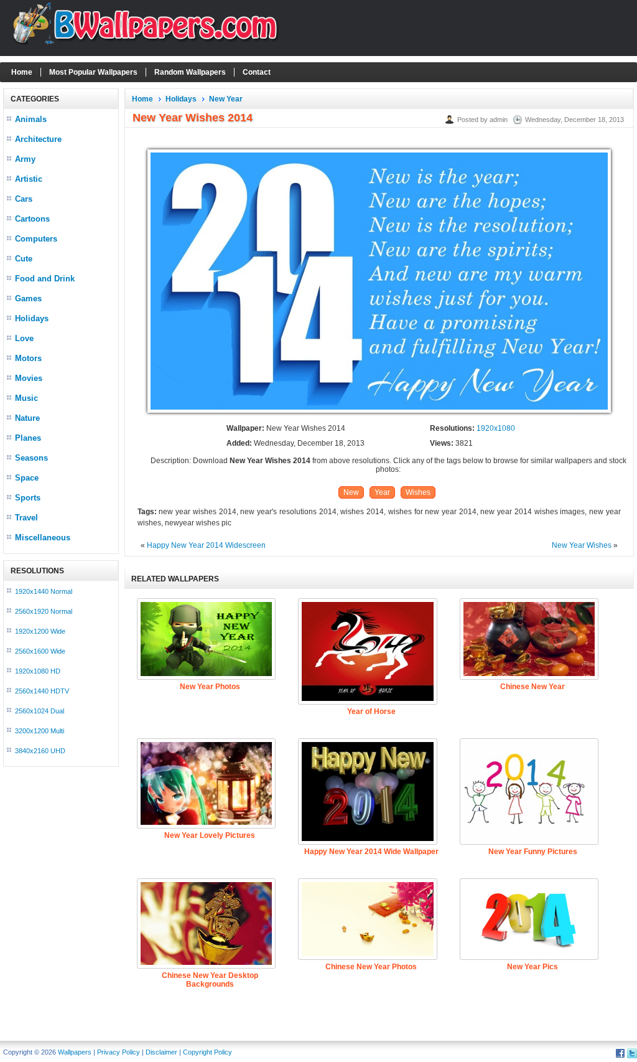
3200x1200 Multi (39, 731)
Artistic (28, 179)
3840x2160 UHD (40, 750)
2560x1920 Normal (43, 611)
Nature (27, 418)
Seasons (31, 458)
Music (26, 398)
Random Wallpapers (190, 72)
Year (382, 492)
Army (25, 159)
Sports (27, 497)
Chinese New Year (532, 686)
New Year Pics (532, 966)
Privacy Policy (118, 1052)
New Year (226, 99)
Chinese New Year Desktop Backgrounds (210, 980)
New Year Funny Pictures (532, 851)
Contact (257, 72)
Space (27, 477)
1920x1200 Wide (40, 631)
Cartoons (32, 218)
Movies (28, 378)
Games (28, 298)
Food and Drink (45, 278)
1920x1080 (496, 428)
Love (24, 338)
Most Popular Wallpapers (93, 72)
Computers (36, 238)
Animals (31, 119)
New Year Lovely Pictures (209, 835)
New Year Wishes (581, 545)
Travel (26, 517)
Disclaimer (161, 1052)
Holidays (32, 318)
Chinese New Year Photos (371, 966)
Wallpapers (74, 1052)
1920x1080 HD (37, 671)
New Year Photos (210, 686)
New (351, 492)
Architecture (38, 139)
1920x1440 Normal (43, 591)
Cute (23, 258)
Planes (28, 438)
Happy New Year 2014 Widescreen (206, 545)
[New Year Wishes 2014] (379, 413)
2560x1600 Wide (40, 651)
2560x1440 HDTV (42, 691)
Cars (23, 199)
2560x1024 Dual (39, 711)
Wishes (418, 492)
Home (21, 72)
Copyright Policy (207, 1052)
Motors (28, 358)
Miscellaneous (42, 537)
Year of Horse (371, 711)
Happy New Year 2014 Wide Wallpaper (371, 851)
